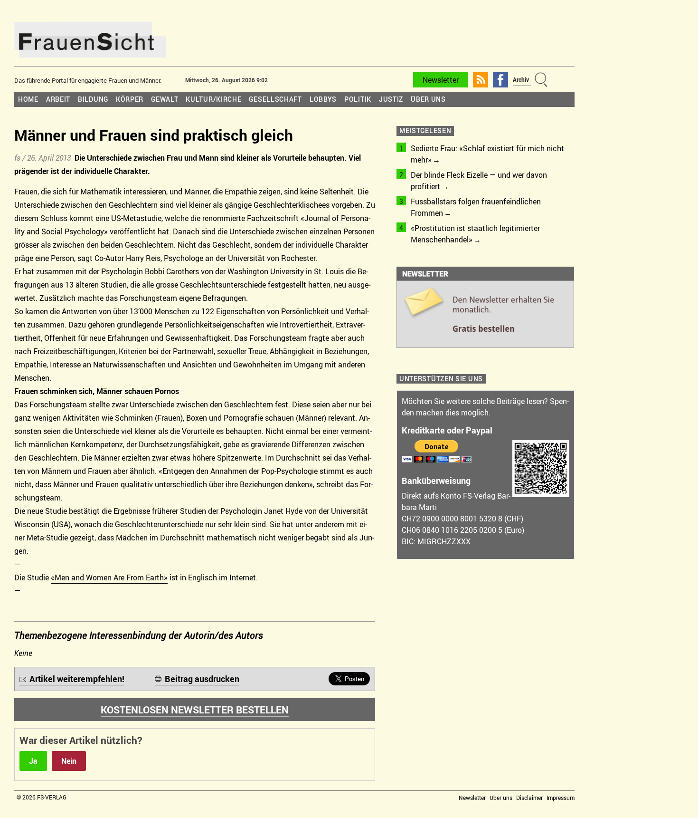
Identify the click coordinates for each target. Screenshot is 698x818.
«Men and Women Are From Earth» (109, 577)
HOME (28, 99)
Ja (33, 761)
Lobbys (323, 99)
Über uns (428, 99)
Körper (129, 99)
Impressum (561, 797)
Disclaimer (529, 797)
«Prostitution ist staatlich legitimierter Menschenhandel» (475, 234)
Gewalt (164, 99)
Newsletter (441, 80)
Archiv (521, 79)
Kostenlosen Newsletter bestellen (195, 709)
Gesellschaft (275, 99)
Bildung (93, 99)
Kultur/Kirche (213, 99)
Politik (357, 99)
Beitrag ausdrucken (202, 678)
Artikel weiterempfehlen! (76, 678)
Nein (68, 761)
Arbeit (58, 99)
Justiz (391, 99)
